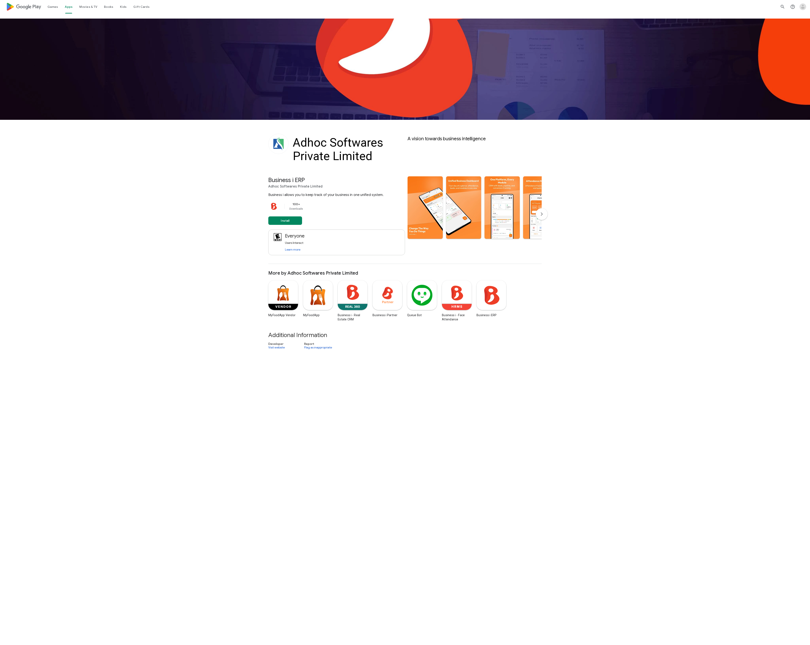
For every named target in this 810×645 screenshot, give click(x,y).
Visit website (276, 347)
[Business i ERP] (405, 220)
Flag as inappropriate (318, 347)
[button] (425, 207)
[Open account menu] (803, 7)
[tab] (52, 6)
